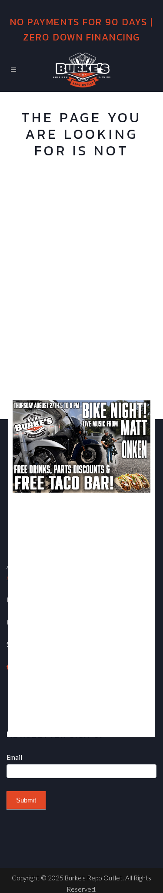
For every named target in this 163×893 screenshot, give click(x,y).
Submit (26, 800)
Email (14, 757)
